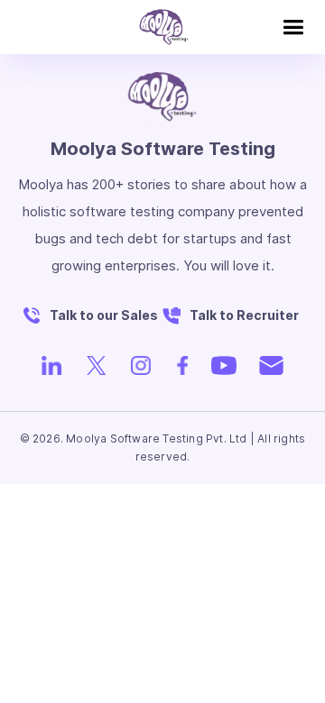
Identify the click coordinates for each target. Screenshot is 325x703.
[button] (293, 27)
